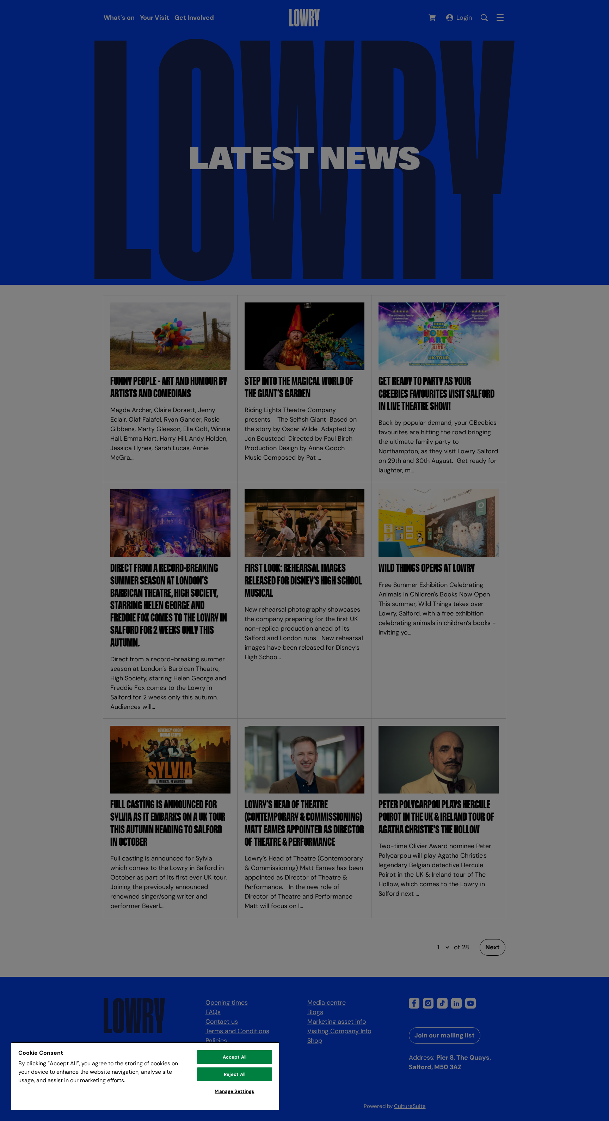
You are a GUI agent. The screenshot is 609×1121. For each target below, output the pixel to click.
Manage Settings (234, 1091)
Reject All (234, 1074)
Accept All (234, 1057)
